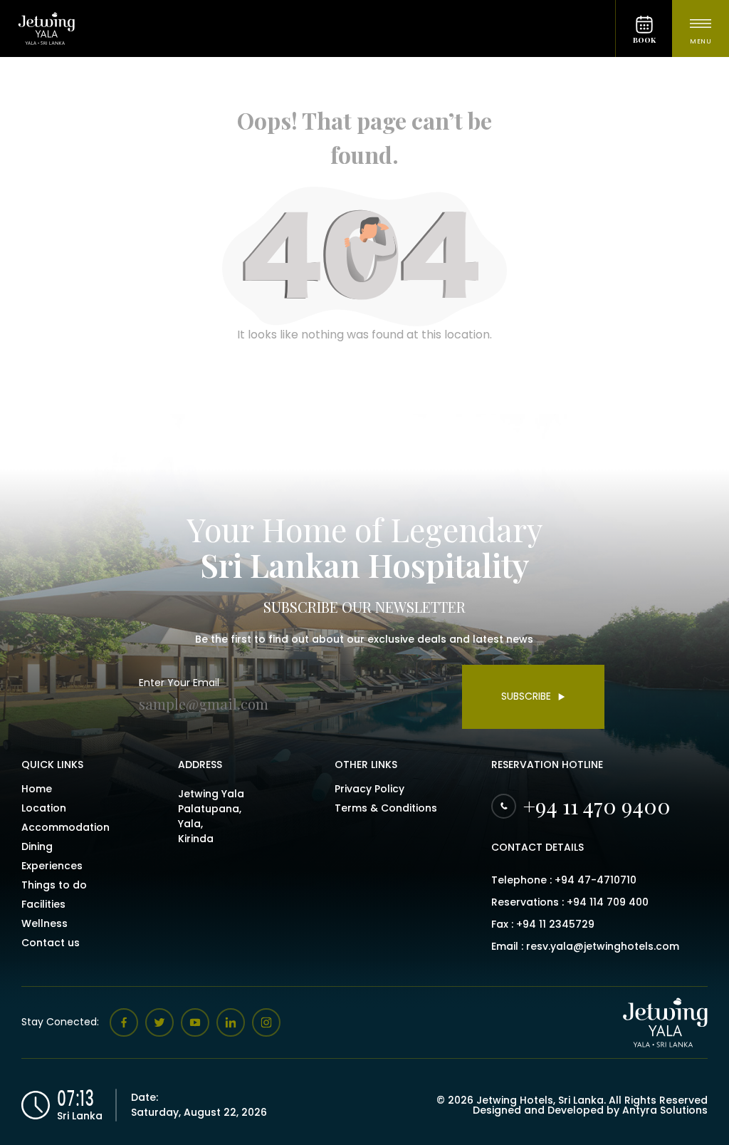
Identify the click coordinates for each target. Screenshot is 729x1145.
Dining (37, 846)
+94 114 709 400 (608, 902)
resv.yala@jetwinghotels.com (602, 946)
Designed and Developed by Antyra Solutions (590, 1110)
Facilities (43, 904)
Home (36, 789)
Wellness (44, 923)
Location (43, 808)
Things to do (54, 885)
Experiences (52, 866)
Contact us (50, 943)
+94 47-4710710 (595, 880)
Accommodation (65, 827)
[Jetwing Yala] (307, 28)
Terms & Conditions (386, 808)
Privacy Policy (369, 789)
